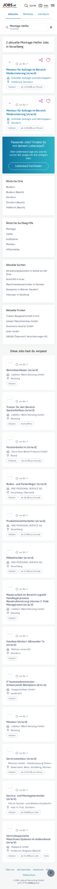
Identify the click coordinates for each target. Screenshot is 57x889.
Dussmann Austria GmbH (20, 326)
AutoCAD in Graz (15, 279)
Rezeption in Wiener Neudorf (22, 289)
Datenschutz (29, 875)
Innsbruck (16, 81)
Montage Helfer (31, 42)
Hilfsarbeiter (13, 249)
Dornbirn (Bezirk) (15, 202)
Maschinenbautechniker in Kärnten (25, 284)
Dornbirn (28, 81)
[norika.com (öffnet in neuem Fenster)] (28, 883)
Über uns (10, 869)
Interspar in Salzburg (17, 294)
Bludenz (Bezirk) (15, 192)
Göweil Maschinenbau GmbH (22, 321)
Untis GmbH (12, 331)
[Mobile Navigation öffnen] (53, 5)
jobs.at (23, 880)
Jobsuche (13, 14)
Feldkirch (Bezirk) (15, 207)
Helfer (9, 234)
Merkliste (28, 14)
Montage (11, 229)
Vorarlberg (16, 46)
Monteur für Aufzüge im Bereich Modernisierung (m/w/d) (26, 71)
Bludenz (10, 187)
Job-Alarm (43, 14)
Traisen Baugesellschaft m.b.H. (23, 316)
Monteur (10, 244)
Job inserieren (24, 869)
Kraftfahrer (12, 239)
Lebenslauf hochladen (28, 166)
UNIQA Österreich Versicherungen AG (27, 336)
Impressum (38, 869)
